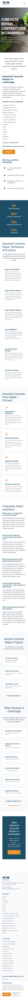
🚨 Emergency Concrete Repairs (10, 930)
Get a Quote (8, 152)
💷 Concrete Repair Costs (8, 920)
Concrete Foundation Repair (9, 944)
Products (4, 899)
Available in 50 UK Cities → (14, 801)
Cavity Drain (5, 951)
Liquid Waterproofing (7, 965)
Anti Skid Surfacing (6, 956)
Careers (4, 911)
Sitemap (4, 933)
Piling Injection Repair (7, 970)
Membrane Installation (7, 968)
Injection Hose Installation (8, 960)
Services (4, 896)
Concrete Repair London (8, 948)
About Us (4, 904)
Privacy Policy (20, 989)
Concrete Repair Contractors (9, 941)
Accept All (6, 994)
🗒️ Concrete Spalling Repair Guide (10, 916)
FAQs (3, 906)
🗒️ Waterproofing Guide (8, 918)
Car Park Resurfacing (7, 953)
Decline (16, 994)
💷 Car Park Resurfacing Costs (9, 925)
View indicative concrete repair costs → (13, 146)
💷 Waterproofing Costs (8, 923)
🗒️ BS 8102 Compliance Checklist (10, 913)
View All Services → (14, 805)
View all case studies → (14, 696)
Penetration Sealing (7, 958)
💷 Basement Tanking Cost (8, 928)
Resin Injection (5, 946)
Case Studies (5, 901)
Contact (4, 908)
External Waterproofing (7, 963)
